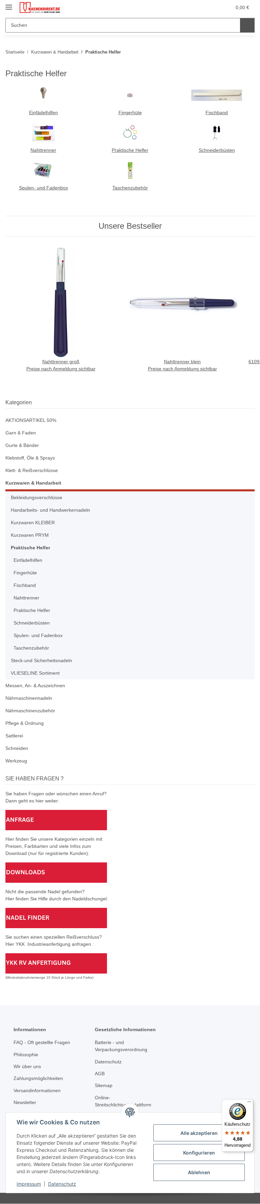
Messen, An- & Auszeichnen (35, 685)
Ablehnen (199, 1172)
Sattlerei (14, 735)
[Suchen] (247, 25)
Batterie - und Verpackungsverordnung (121, 1046)
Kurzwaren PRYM (30, 535)
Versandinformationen (37, 1090)
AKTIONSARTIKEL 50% (30, 420)
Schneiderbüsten (217, 150)
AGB (100, 1073)
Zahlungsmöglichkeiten (38, 1078)
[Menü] (249, 1103)
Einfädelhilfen (43, 112)
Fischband (216, 112)
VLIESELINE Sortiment (35, 673)
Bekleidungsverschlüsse (36, 497)
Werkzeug (16, 760)
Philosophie (26, 1054)
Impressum (29, 1184)
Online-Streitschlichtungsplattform (123, 1101)
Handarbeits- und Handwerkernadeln (50, 510)
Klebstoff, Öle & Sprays (30, 458)
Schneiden (16, 748)
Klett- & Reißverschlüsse (31, 470)
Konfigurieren (199, 1153)
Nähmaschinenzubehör (30, 710)
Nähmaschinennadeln (28, 698)
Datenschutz (62, 1184)
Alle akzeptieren (199, 1133)
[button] (199, 7)
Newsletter (25, 1102)
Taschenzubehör (130, 187)
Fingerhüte (130, 112)
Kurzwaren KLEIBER (33, 522)
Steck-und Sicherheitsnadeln (41, 660)
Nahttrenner (43, 150)
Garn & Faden (20, 432)
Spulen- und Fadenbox (43, 187)
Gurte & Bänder (22, 445)
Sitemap (103, 1085)
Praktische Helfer (130, 150)
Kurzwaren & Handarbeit (33, 483)
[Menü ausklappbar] (8, 4)
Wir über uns (27, 1066)
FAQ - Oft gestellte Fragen (42, 1042)
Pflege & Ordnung (24, 723)
